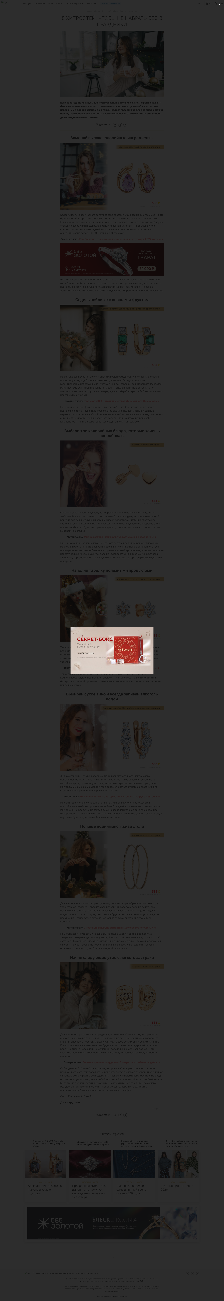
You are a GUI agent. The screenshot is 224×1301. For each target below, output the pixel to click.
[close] (219, 5)
